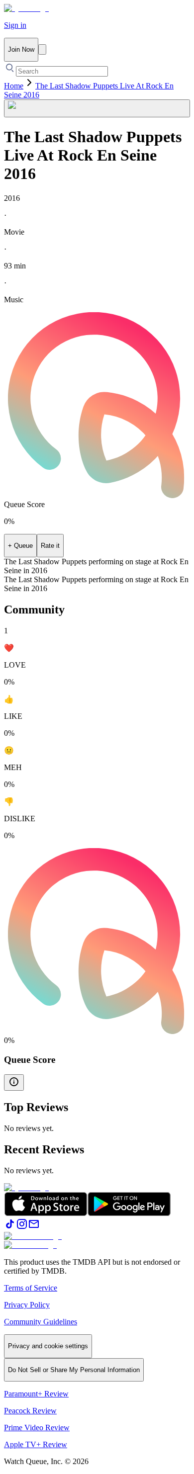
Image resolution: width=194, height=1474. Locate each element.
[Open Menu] (42, 49)
